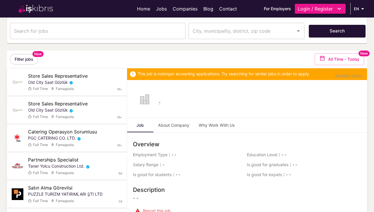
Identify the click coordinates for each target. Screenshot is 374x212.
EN (356, 8)
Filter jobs (24, 59)
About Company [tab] (173, 125)
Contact (228, 9)
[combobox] (242, 31)
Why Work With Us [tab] (217, 125)
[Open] (298, 31)
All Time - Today (343, 59)
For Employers (277, 8)
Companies (185, 9)
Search (337, 31)
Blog (208, 9)
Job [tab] (140, 125)
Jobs (161, 9)
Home (143, 9)
